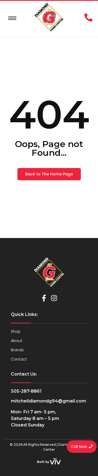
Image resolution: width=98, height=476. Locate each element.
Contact (19, 359)
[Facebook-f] (44, 298)
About (16, 340)
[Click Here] (12, 18)
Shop (15, 331)
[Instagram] (54, 298)
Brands (17, 350)
